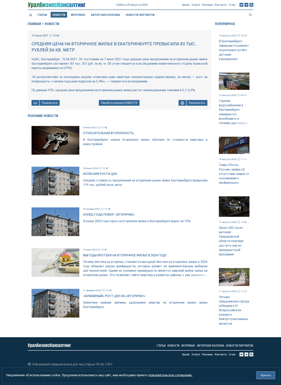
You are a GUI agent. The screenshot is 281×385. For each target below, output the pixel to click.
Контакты (221, 4)
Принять (266, 375)
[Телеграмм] (246, 5)
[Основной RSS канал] (251, 5)
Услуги (196, 4)
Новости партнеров (140, 15)
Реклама (207, 4)
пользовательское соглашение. (170, 375)
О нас (232, 4)
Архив (186, 4)
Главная (34, 24)
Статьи (42, 15)
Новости (52, 24)
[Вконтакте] (241, 5)
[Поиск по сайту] (250, 15)
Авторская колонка (105, 15)
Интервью (78, 15)
